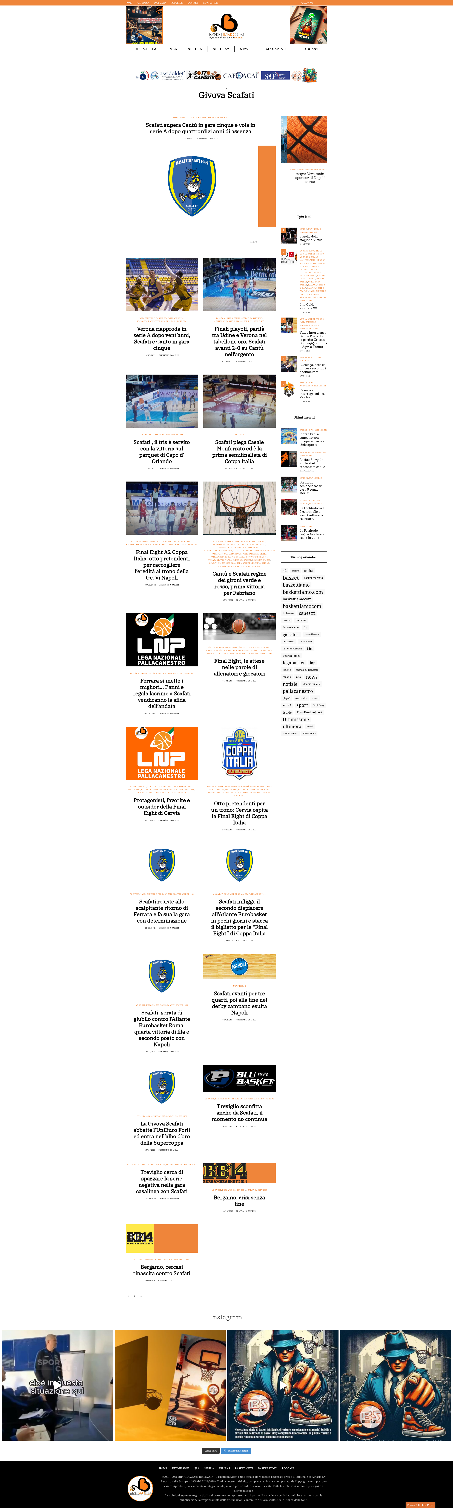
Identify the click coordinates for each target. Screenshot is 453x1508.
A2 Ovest (134, 894)
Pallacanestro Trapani (221, 560)
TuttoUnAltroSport (309, 712)
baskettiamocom (297, 598)
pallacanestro (298, 691)
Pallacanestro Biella (255, 554)
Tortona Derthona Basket (231, 653)
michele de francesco (307, 669)
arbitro (295, 570)
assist (308, 570)
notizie (290, 684)
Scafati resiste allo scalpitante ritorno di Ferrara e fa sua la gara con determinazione (162, 911)
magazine (320, 452)
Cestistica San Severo (229, 548)
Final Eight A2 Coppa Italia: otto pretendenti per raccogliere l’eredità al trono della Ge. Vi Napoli (162, 564)
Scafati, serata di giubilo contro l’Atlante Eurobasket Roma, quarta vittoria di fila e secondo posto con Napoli (162, 1028)
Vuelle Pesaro (315, 188)
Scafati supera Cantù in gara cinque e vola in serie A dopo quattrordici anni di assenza (200, 128)
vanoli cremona (290, 733)
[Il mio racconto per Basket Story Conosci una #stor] (283, 1385)
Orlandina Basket (151, 434)
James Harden (312, 634)
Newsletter (210, 2)
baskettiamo (296, 584)
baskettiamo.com (303, 592)
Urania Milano (253, 566)
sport (302, 705)
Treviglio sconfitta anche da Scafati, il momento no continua (239, 1112)
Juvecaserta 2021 (309, 386)
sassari (315, 698)
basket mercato (313, 577)
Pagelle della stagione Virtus (311, 238)
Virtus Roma (309, 733)
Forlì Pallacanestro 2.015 (218, 551)
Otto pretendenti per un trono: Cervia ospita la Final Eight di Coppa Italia (239, 813)
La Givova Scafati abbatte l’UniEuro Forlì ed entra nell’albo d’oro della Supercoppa (161, 1133)
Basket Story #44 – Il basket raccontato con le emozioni (313, 465)
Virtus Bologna (308, 232)
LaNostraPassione (292, 648)
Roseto (287, 182)
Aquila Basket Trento (312, 254)
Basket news (307, 357)
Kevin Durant (305, 641)
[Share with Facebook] (260, 242)
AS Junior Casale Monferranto (230, 541)
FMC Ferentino (308, 276)
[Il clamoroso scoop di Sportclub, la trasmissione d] (57, 1385)
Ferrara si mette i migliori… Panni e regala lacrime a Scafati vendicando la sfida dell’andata (162, 693)
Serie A (195, 49)
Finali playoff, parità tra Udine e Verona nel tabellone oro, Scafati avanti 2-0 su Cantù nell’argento (239, 341)
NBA (173, 49)
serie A (287, 705)
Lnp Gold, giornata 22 (308, 306)
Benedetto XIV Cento (225, 544)
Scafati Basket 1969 (208, 117)
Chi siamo (143, 2)
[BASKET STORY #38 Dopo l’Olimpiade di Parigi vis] (170, 1385)
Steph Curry (318, 705)
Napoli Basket (263, 647)
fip (305, 627)
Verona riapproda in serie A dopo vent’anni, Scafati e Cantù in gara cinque (161, 338)
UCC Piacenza (224, 566)
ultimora (292, 726)
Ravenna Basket (183, 541)
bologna (288, 613)
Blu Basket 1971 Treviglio (251, 544)
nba (298, 677)
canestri (307, 613)
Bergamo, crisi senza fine (239, 1200)
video (316, 328)
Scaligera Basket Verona (151, 321)
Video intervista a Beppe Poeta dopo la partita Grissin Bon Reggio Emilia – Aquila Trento (313, 340)
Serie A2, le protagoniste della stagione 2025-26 (304, 194)
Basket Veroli (316, 272)
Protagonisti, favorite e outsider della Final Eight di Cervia (162, 806)
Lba (310, 648)
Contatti (193, 2)
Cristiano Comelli (207, 138)
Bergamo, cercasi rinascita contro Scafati (161, 1270)
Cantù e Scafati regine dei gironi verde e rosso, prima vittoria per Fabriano (239, 583)
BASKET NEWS (244, 1468)
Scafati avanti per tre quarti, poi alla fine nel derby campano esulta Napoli (239, 1003)
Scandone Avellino (309, 185)
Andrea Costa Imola (311, 251)
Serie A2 (221, 49)
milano (287, 676)
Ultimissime (146, 49)
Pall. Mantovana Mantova (227, 554)
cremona (301, 620)
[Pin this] (273, 242)
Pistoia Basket (165, 541)
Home (129, 2)
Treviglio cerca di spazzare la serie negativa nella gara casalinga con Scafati (162, 1182)
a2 (284, 570)
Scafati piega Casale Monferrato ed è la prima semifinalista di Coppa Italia (239, 451)
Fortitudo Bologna (315, 175)
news (312, 677)
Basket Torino (257, 541)
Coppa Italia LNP (233, 786)
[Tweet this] (264, 242)
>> (140, 1296)
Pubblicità (160, 2)
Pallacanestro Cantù (185, 117)
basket (291, 577)
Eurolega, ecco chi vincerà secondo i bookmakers (313, 368)
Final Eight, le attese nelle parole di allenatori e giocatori (239, 667)
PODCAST (310, 49)
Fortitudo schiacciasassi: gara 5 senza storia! (311, 488)
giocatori (291, 634)
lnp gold (287, 669)
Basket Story (307, 452)
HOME (163, 1468)
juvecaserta (288, 641)
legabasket (294, 662)
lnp (312, 662)
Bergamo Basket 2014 (233, 1190)
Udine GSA (181, 321)
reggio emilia (301, 698)
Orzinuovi (269, 551)
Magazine (276, 49)
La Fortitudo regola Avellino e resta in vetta (312, 534)
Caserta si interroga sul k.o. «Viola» (312, 393)
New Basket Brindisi (295, 178)
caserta (287, 620)
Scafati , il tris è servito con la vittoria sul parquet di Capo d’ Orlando (162, 451)
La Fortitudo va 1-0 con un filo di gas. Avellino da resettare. (313, 513)
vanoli (309, 726)
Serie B (322, 386)
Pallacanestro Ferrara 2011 (252, 557)
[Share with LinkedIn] (269, 242)
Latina (237, 551)
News (245, 49)
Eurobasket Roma (252, 548)
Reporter (177, 2)
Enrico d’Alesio (291, 627)
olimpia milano (311, 684)
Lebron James (291, 655)
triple (287, 712)
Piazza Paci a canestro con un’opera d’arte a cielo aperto (312, 439)
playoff (286, 698)
